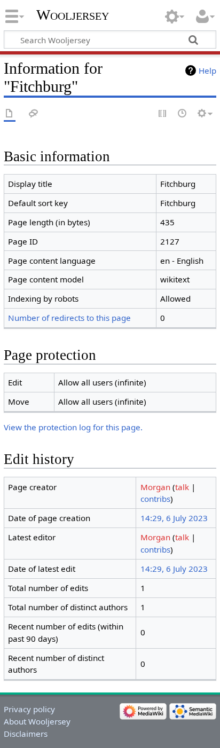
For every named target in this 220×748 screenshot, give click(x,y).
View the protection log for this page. (73, 427)
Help (207, 70)
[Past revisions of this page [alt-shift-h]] (182, 114)
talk (182, 487)
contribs (155, 498)
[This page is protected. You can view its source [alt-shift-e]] (163, 114)
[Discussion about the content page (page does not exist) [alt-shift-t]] (34, 114)
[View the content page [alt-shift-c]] (9, 114)
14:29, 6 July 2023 (174, 518)
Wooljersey (72, 14)
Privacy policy (29, 709)
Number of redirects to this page (69, 317)
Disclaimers (26, 733)
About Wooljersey (37, 721)
